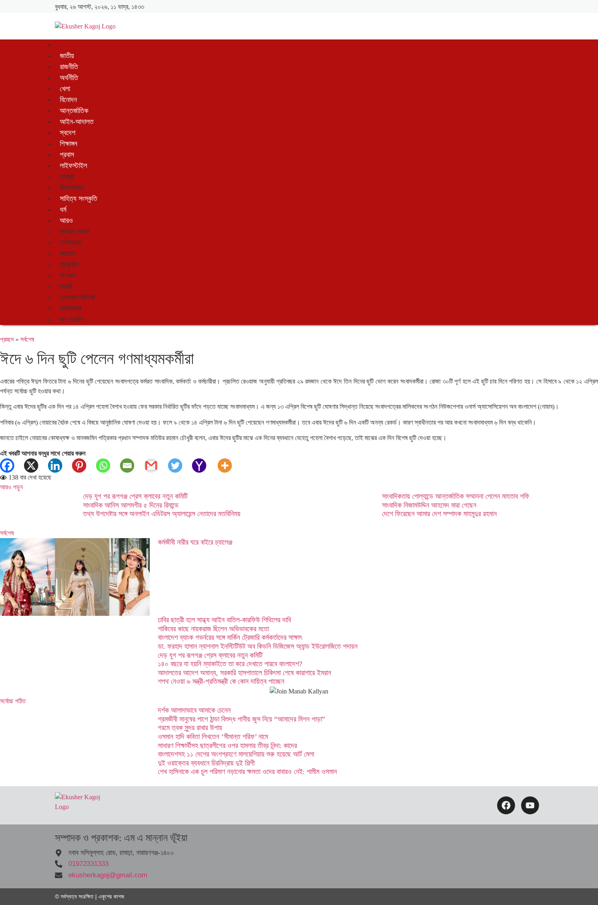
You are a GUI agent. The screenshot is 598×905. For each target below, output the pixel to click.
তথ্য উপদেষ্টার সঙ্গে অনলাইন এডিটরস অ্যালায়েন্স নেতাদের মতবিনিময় (161, 514)
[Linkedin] (60, 465)
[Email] (132, 465)
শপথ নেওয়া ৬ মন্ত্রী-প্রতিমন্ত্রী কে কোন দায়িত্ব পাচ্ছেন (221, 681)
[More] (229, 465)
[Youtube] (530, 805)
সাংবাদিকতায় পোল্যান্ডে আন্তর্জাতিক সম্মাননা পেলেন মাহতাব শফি (455, 496)
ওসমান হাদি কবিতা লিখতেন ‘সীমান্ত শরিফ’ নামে (213, 737)
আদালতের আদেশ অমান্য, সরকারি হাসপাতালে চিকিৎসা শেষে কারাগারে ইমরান (244, 673)
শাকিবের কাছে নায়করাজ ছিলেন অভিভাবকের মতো (213, 629)
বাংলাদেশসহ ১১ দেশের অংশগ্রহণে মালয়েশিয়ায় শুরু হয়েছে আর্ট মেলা (236, 754)
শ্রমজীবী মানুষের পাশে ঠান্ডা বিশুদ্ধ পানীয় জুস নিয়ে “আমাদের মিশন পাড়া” (241, 719)
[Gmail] (156, 465)
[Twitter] (180, 465)
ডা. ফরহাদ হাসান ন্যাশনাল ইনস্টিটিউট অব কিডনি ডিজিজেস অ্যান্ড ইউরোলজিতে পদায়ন (258, 646)
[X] (36, 465)
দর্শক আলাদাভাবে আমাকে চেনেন (194, 710)
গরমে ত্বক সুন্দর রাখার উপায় (190, 728)
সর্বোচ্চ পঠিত (13, 701)
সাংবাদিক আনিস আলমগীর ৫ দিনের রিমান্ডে (131, 505)
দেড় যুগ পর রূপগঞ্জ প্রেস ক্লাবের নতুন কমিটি (135, 496)
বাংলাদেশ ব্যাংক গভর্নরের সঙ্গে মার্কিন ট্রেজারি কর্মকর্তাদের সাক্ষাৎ (230, 637)
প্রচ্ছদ (7, 339)
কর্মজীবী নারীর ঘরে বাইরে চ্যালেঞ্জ (195, 542)
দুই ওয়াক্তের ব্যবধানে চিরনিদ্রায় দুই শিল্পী (206, 763)
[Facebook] (12, 465)
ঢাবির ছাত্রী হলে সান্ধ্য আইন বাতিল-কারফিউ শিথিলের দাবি (224, 620)
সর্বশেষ (27, 339)
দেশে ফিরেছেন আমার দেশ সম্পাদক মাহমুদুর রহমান (439, 514)
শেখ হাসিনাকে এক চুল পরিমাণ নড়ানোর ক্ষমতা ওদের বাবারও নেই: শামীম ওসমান (247, 772)
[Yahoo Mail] (204, 465)
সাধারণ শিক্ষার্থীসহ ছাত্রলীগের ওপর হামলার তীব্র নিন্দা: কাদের (227, 745)
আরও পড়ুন (11, 487)
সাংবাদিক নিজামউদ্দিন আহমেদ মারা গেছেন (429, 505)
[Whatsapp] (108, 465)
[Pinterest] (84, 465)
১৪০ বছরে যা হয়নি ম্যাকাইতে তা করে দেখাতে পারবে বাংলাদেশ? (230, 664)
